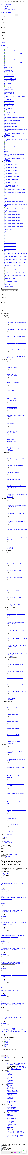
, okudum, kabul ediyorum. (14, 1057)
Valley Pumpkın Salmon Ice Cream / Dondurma (12, 1003)
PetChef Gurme (11, 1095)
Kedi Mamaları (10, 1087)
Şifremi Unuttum (13, 854)
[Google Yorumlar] (8, 1039)
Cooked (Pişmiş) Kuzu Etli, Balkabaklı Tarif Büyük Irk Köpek (13, 936)
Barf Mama (9, 1100)
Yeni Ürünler (10, 1098)
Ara (17, 15)
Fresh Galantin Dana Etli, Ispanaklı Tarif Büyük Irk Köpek (14, 1030)
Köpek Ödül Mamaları (12, 1091)
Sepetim (9, 1120)
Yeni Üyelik (10, 1127)
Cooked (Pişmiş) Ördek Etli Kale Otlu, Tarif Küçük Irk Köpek (13, 911)
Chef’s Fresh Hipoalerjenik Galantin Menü (11, 1030)
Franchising (10, 1078)
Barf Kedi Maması (11, 1103)
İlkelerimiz (9, 1076)
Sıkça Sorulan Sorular (9, 9)
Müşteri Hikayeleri (11, 1124)
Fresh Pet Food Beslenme (13, 1134)
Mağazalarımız (10, 1080)
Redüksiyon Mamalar (12, 1093)
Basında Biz (10, 1083)
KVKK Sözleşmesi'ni (7, 1057)
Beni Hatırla (5, 854)
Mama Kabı (10, 1097)
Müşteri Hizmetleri (11, 1118)
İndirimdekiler (10, 1117)
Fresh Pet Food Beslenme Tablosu (15, 1132)
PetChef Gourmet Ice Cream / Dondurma (11, 897)
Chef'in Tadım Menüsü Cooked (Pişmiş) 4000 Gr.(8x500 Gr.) (14, 923)
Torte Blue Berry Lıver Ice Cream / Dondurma (13, 989)
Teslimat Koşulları (11, 1105)
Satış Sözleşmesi (11, 1108)
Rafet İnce (9, 1077)
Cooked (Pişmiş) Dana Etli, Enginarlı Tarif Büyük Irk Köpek (13, 949)
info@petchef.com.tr (16, 1069)
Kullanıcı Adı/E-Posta (6, 845)
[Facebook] (7, 1042)
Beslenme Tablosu (8, 834)
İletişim (5, 8)
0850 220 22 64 (20, 1066)
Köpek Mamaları (11, 1086)
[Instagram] (7, 1041)
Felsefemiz (9, 1074)
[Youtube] (6, 1044)
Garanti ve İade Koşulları (13, 1110)
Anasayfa (9, 1114)
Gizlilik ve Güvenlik (12, 1111)
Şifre (2, 851)
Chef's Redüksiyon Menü (7, 883)
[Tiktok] (6, 1047)
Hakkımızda (10, 1071)
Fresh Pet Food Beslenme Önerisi (15, 1131)
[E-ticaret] (14, 1152)
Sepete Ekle (3, 889)
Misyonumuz (10, 1073)
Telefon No (3, 848)
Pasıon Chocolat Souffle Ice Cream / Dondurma (12, 963)
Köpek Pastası (10, 1094)
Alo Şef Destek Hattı (6, 4)
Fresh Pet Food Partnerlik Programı (15, 1135)
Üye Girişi (6, 841)
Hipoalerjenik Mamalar (12, 1090)
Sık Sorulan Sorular (11, 1121)
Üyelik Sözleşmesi (11, 1107)
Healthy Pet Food (11, 1088)
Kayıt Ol (8, 837)
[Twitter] (6, 1045)
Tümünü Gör (10, 358)
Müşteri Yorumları (11, 1122)
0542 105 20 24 (22, 1067)
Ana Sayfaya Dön (5, 874)
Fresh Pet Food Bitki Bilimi (13, 1137)
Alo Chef (9, 1081)
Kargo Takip (10, 1128)
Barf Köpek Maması (12, 1101)
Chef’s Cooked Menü (6, 910)
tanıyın (8, 6)
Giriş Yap (3, 837)
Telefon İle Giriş (8, 842)
